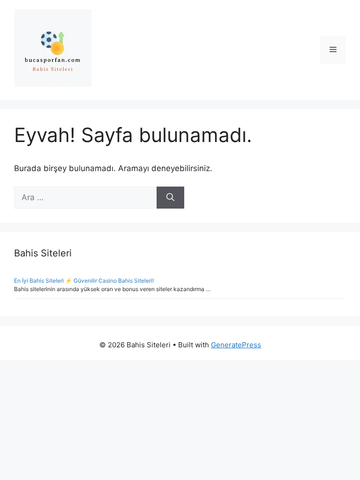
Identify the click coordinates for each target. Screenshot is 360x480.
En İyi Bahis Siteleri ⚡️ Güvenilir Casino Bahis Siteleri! (84, 280)
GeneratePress (236, 344)
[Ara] (170, 198)
